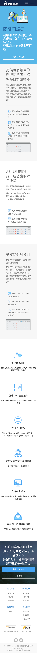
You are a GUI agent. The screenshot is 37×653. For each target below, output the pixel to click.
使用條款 (10, 650)
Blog (11, 612)
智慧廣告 (11, 593)
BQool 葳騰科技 (11, 3)
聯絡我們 (26, 615)
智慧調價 (11, 601)
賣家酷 (10, 597)
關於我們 (26, 612)
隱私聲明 (27, 650)
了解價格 (18, 576)
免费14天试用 (18, 57)
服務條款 (18, 650)
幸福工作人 (26, 619)
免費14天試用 (18, 569)
